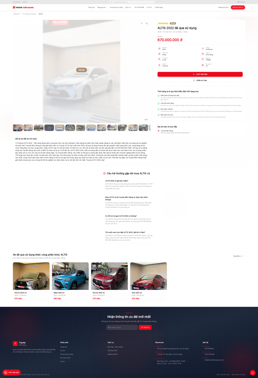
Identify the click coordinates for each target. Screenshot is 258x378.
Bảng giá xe (102, 7)
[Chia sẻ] (147, 23)
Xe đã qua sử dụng (116, 7)
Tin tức (62, 361)
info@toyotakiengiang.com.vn (214, 360)
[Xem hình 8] (91, 128)
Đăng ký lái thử (223, 7)
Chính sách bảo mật (222, 374)
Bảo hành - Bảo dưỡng (115, 347)
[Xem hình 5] (59, 128)
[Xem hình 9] (101, 128)
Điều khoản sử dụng (238, 374)
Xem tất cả (237, 256)
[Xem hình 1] (18, 128)
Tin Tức (149, 7)
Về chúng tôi (16, 2)
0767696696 (209, 348)
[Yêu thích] (142, 23)
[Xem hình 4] (49, 128)
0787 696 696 (209, 354)
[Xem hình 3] (39, 128)
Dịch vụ (128, 7)
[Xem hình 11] (122, 128)
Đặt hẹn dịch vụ (238, 7)
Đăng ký (146, 327)
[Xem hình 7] (80, 128)
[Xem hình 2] (28, 128)
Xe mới (62, 350)
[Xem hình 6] (70, 128)
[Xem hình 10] (112, 128)
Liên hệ (25, 2)
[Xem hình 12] (133, 128)
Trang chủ (91, 7)
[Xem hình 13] (143, 128)
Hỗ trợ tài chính (113, 350)
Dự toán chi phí (65, 358)
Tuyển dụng (159, 7)
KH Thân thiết (139, 7)
